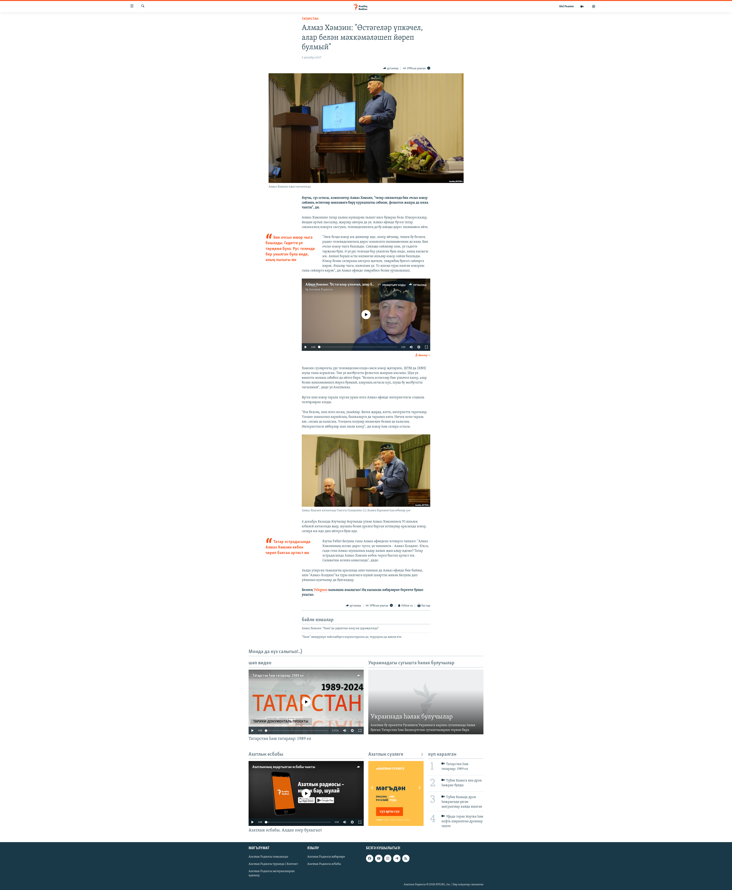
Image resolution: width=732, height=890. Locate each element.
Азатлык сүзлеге (385, 754)
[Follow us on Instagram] (387, 858)
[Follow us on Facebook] (369, 858)
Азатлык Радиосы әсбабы (324, 864)
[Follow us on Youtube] (378, 858)
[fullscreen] (426, 347)
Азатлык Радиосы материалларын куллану (272, 873)
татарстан (310, 19)
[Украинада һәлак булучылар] (425, 702)
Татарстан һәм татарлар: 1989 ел (278, 676)
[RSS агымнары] (405, 858)
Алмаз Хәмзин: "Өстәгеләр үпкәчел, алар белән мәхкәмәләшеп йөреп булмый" (367, 285)
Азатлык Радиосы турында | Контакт (273, 864)
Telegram (320, 590)
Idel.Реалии (566, 6)
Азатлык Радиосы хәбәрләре (326, 856)
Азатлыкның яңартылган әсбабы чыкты (283, 767)
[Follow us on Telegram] (396, 858)
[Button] (391, 68)
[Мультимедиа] (582, 6)
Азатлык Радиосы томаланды (268, 856)
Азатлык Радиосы (321, 289)
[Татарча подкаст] (593, 6)
